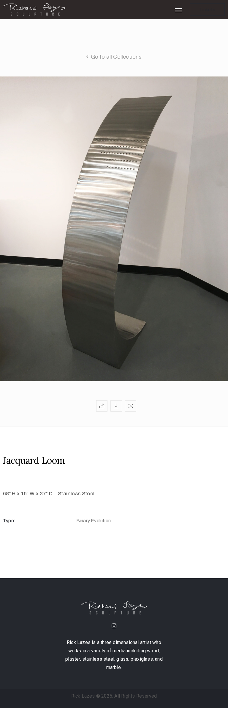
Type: (9, 520)
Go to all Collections (116, 57)
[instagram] (114, 626)
